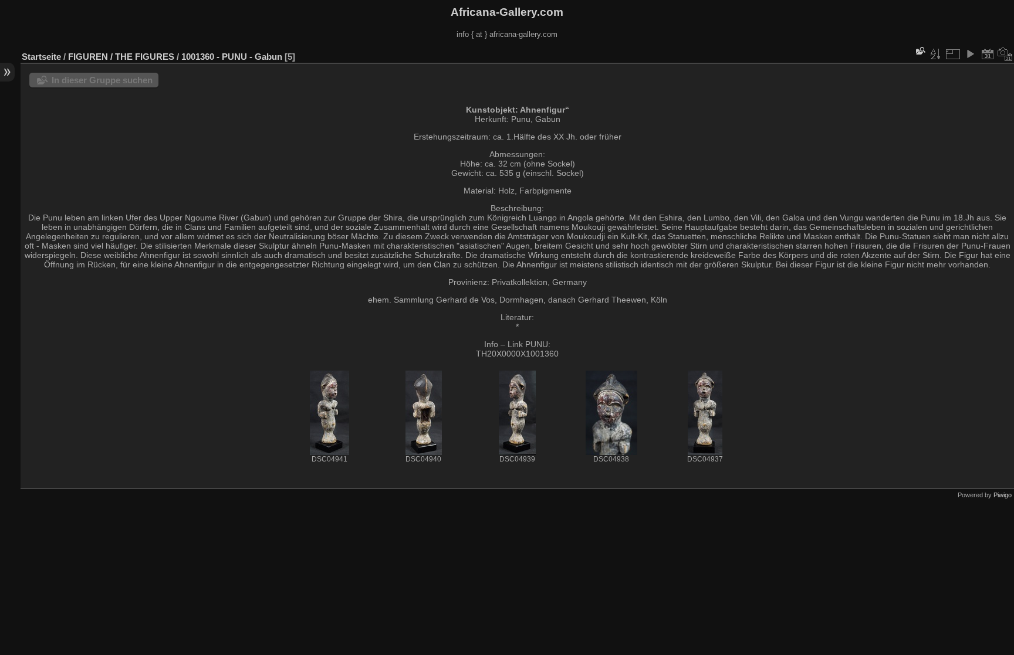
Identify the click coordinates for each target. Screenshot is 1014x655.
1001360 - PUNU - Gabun (231, 57)
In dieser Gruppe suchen (102, 80)
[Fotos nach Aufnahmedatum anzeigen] (1005, 54)
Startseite (41, 57)
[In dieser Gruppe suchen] (919, 50)
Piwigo (1002, 494)
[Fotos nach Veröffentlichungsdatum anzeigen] (987, 54)
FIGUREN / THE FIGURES (121, 57)
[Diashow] (970, 54)
